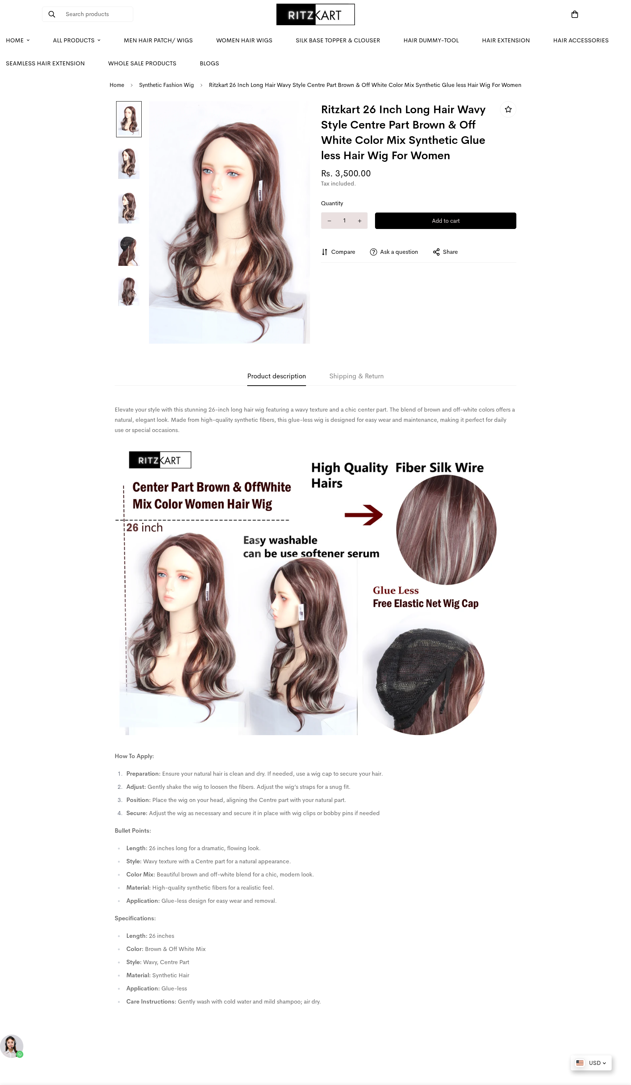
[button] (573, 14)
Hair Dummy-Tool (431, 40)
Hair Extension (506, 40)
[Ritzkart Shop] (315, 14)
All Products (74, 40)
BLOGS (209, 63)
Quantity (332, 203)
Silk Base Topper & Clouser (338, 40)
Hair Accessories (581, 40)
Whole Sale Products (142, 63)
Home (117, 84)
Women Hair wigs (244, 40)
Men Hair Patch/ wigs (158, 40)
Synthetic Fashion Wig (166, 84)
